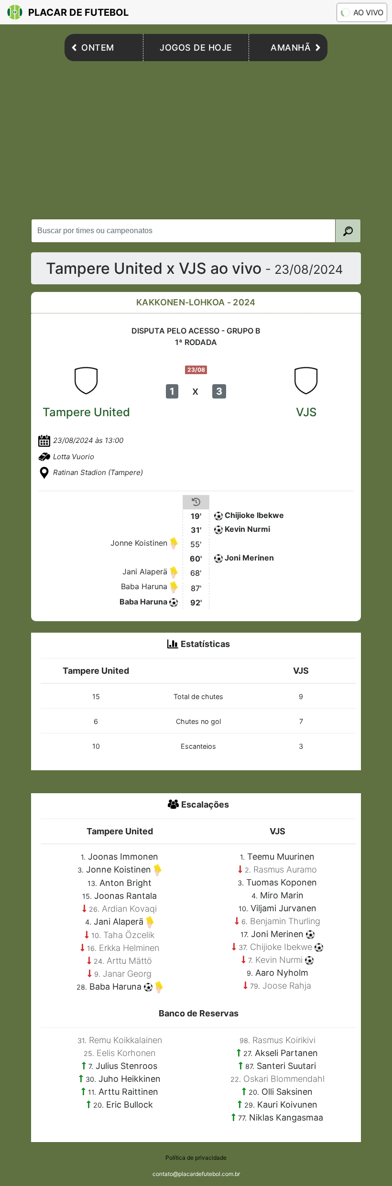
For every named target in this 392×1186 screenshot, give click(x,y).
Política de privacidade (196, 1157)
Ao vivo (368, 12)
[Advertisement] (196, 138)
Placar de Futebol (78, 12)
